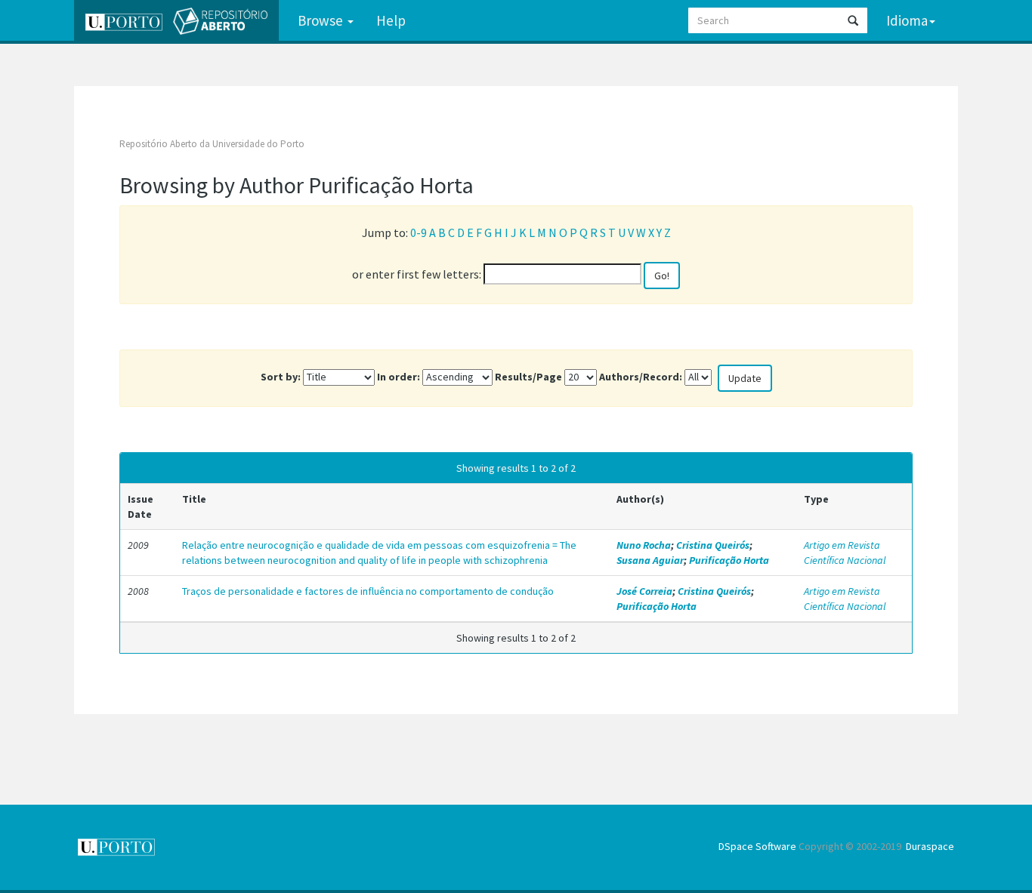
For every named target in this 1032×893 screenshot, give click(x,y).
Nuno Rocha (643, 545)
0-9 (418, 232)
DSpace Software (757, 846)
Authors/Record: (640, 376)
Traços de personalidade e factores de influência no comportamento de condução (368, 591)
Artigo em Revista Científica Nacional (844, 552)
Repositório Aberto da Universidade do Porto (211, 143)
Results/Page (528, 376)
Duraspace (930, 846)
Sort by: (281, 376)
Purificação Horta (729, 560)
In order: (398, 376)
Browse (322, 20)
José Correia (644, 591)
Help (391, 20)
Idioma (907, 20)
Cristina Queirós (712, 545)
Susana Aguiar (650, 560)
